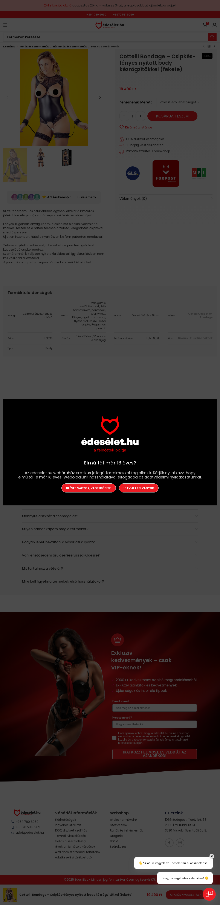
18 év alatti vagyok (139, 488)
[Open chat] (209, 894)
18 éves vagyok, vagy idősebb (88, 488)
